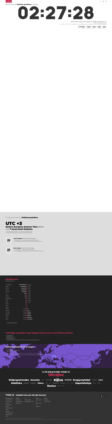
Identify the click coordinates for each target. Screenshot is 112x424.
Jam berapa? (49, 419)
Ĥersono (58, 385)
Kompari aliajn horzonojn (12, 322)
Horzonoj (7, 403)
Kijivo (58, 380)
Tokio (104, 27)
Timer (7, 409)
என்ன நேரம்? (68, 419)
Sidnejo (7, 319)
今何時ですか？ (60, 419)
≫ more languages (78, 419)
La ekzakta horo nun (10, 398)
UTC (6, 293)
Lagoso (7, 295)
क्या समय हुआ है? (16, 419)
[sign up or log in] (103, 1)
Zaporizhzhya (83, 383)
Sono (7, 416)
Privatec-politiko (47, 401)
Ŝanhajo (7, 315)
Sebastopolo (56, 383)
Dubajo (7, 308)
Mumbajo (7, 310)
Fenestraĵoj (18, 399)
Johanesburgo (8, 298)
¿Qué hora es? (21, 419)
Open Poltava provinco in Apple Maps (34, 354)
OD (36, 401)
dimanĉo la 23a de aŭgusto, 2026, (88, 21)
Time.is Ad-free (39, 399)
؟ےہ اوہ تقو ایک (73, 419)
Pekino (99, 27)
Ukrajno (56, 374)
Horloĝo (7, 406)
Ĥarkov (51, 385)
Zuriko (7, 302)
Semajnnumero (9, 414)
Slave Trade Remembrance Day (100, 23)
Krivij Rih (68, 380)
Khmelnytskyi (49, 380)
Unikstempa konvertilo (29, 401)
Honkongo (8, 312)
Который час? (40, 419)
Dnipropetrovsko (19, 380)
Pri (36, 404)
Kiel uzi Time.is (39, 403)
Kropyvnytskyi (81, 380)
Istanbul (7, 303)
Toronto (7, 289)
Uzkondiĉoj (46, 399)
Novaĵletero (18, 403)
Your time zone (9, 401)
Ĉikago (7, 286)
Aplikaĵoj (17, 398)
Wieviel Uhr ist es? (55, 419)
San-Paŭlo (8, 291)
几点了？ (12, 419)
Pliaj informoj (75, 24)
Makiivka (16, 383)
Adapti (37, 398)
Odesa (41, 383)
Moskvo (7, 306)
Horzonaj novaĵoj (19, 401)
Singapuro (8, 313)
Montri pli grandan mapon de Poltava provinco (16, 354)
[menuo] (105, 1)
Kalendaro (8, 411)
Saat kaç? (64, 419)
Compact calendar (9, 412)
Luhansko (94, 380)
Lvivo (100, 380)
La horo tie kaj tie (9, 399)
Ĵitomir (63, 385)
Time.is (8, 1)
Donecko (35, 380)
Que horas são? (44, 419)
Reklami (45, 398)
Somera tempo (9, 404)
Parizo (94, 27)
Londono (89, 27)
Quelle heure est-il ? (27, 419)
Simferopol (62, 383)
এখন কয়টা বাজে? (35, 419)
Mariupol (26, 383)
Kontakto (38, 406)
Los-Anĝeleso (81, 27)
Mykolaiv (33, 383)
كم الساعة (31, 419)
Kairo (7, 305)
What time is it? (8, 419)
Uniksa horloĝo (28, 399)
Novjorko (7, 288)
